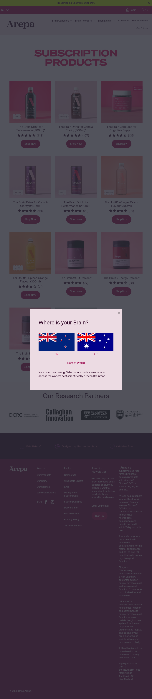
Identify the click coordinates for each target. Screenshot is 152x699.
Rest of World (76, 363)
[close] (119, 312)
